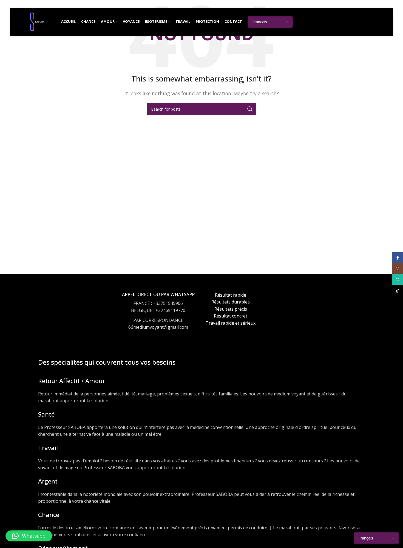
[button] (28, 535)
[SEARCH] (250, 109)
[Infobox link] (158, 316)
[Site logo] (37, 21)
